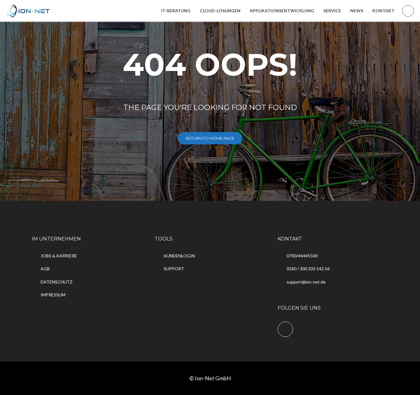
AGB (45, 268)
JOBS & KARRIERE (59, 255)
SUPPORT (174, 268)
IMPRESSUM (53, 294)
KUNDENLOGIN (179, 255)
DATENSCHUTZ (57, 281)
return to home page (210, 138)
